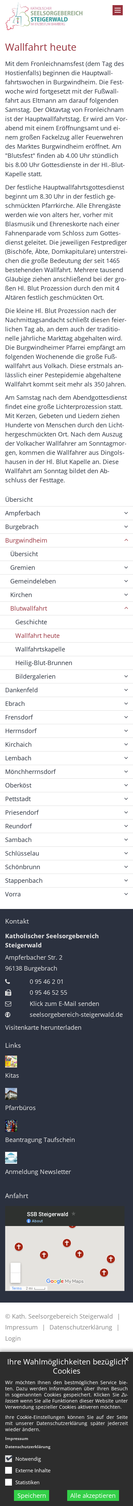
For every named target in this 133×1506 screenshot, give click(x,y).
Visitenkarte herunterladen (43, 1027)
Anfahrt (16, 1196)
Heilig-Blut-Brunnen (43, 663)
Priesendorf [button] (22, 812)
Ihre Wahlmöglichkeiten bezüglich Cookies (66, 1366)
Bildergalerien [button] (35, 676)
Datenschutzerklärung (27, 1447)
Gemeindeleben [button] (33, 581)
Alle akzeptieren (93, 1495)
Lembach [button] (18, 758)
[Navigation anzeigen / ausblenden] (118, 10)
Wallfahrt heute (40, 47)
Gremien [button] (22, 567)
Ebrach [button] (15, 703)
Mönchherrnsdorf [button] (30, 771)
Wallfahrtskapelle (40, 649)
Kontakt (17, 921)
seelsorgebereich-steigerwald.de (76, 1014)
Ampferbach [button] (22, 513)
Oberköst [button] (18, 785)
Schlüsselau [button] (22, 853)
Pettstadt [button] (18, 799)
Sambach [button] (18, 839)
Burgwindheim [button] (26, 540)
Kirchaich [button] (18, 744)
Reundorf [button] (18, 826)
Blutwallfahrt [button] (28, 608)
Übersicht (19, 499)
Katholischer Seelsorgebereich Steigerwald (52, 940)
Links (13, 1045)
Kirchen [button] (21, 595)
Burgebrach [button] (22, 527)
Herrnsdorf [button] (20, 731)
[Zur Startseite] (50, 16)
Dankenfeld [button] (21, 690)
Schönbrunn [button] (22, 867)
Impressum (16, 1438)
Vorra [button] (13, 894)
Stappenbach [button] (24, 880)
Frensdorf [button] (19, 717)
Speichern (31, 1495)
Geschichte (31, 622)
